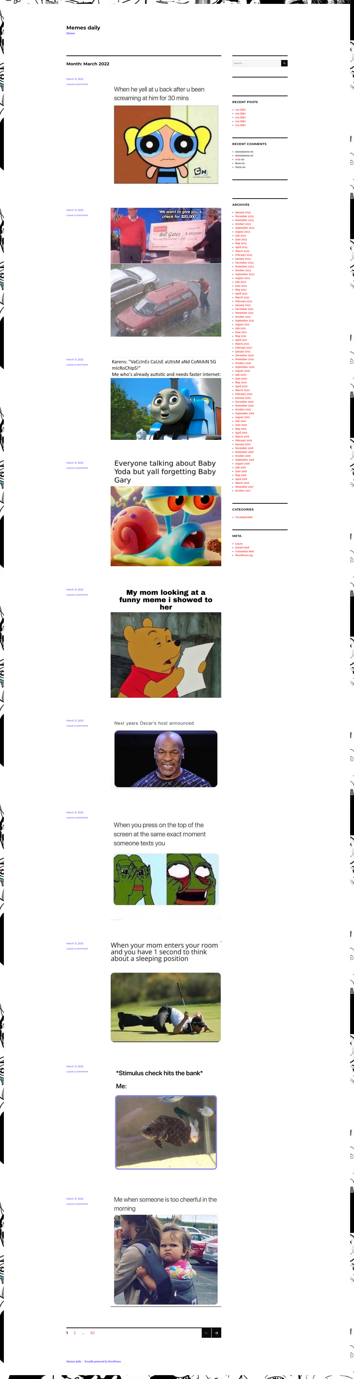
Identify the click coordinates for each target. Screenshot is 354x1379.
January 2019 (243, 444)
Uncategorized (243, 517)
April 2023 (241, 247)
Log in (239, 543)
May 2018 (240, 475)
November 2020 (244, 359)
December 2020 (244, 355)
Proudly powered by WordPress (102, 1361)
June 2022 (241, 285)
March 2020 (242, 390)
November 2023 (244, 220)
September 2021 (244, 320)
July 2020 (240, 374)
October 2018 (243, 456)
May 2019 (241, 428)
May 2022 (241, 289)
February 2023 (243, 255)
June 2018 (241, 471)
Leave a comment (77, 84)
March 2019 (242, 436)
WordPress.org (244, 555)
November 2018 (244, 452)
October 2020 (243, 363)
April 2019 (241, 432)
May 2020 (241, 382)
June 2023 (241, 239)
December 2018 (244, 448)
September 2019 (244, 413)
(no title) (240, 109)
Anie (238, 159)
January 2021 (242, 351)
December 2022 (244, 262)
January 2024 (243, 212)
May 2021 (240, 336)
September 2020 (244, 367)
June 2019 (241, 425)
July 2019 (240, 421)
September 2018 (244, 459)
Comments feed (244, 551)
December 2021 (244, 309)
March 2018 (242, 483)
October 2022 (243, 270)
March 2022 (242, 297)
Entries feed (242, 547)
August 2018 (242, 463)
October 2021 (243, 316)
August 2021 (242, 324)
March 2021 (242, 343)
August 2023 (242, 231)
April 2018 (241, 479)
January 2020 (243, 398)
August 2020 (242, 370)
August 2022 (242, 278)
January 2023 (243, 258)
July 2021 (240, 328)
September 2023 (244, 227)
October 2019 (243, 409)
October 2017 (243, 490)
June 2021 (241, 332)
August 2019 (242, 417)
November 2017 (244, 486)
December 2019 (244, 401)
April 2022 (241, 293)
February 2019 (243, 440)
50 (94, 1333)
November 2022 (244, 266)
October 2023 (243, 224)
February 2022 (243, 301)
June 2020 (241, 378)
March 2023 (242, 251)
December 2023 (244, 216)
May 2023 (241, 243)
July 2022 (240, 282)
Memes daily (83, 27)
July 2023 (240, 235)
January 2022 (243, 305)
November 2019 (244, 405)
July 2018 (240, 467)
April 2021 (241, 340)
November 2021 (244, 313)
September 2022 (244, 274)
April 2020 (241, 386)
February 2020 (243, 394)
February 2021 (243, 347)
